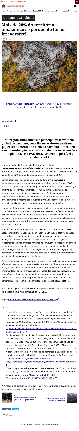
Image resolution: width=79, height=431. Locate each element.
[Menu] (75, 6)
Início (3, 11)
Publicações (11, 11)
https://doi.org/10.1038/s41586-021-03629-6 (32, 378)
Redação (9, 121)
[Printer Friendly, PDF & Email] (39, 39)
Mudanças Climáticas (24, 11)
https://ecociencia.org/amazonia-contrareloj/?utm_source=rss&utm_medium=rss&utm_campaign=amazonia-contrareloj (41, 360)
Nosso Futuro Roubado (15, 6)
